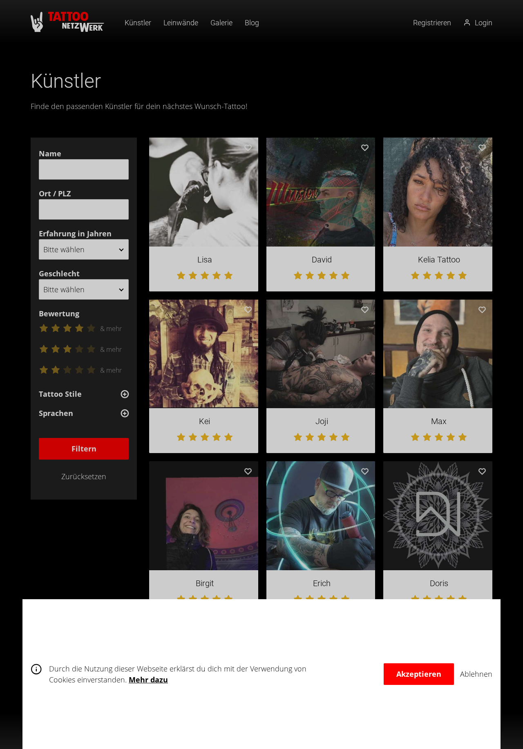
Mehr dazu (148, 680)
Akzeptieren (418, 674)
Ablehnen (476, 674)
